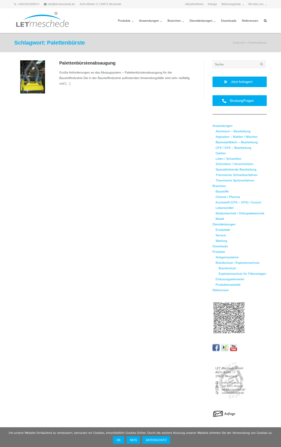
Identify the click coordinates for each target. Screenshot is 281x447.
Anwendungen (149, 20)
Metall (220, 219)
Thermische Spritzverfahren (235, 180)
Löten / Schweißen (228, 158)
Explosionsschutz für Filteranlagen (242, 273)
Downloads (228, 20)
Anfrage (212, 4)
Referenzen (250, 20)
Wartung (221, 240)
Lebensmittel (224, 208)
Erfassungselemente (230, 279)
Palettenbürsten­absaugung (87, 63)
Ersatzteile (223, 230)
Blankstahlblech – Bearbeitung (237, 142)
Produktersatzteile (228, 284)
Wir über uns (255, 4)
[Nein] (275, 437)
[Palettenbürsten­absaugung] (32, 76)
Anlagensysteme (227, 257)
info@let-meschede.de (61, 4)
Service (221, 235)
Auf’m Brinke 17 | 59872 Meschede (100, 4)
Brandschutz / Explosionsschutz (237, 262)
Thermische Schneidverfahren (237, 175)
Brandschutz (227, 268)
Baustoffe (222, 191)
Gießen (221, 153)
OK (119, 440)
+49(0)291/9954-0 (28, 4)
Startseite (239, 42)
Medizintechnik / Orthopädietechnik (240, 213)
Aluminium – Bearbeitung (233, 131)
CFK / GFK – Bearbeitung (233, 147)
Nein (133, 440)
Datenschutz (156, 440)
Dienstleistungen (201, 20)
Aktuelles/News (194, 4)
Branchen (174, 20)
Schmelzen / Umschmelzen (234, 164)
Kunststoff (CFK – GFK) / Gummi (238, 202)
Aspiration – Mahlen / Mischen (237, 136)
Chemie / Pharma (228, 197)
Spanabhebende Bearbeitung (236, 169)
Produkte (124, 20)
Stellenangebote (231, 4)
